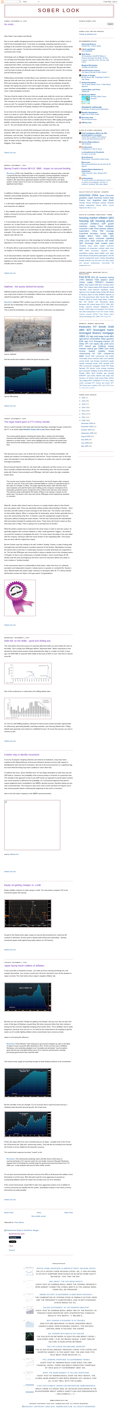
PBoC (81, 287)
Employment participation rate (100, 255)
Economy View (87, 117)
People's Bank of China (88, 299)
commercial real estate (105, 356)
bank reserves (97, 241)
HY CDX (96, 353)
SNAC (98, 316)
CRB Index (84, 251)
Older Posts (68, 1213)
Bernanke (82, 304)
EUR (81, 341)
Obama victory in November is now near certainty (66, 1294)
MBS (112, 336)
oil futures (90, 378)
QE (92, 220)
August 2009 (86, 436)
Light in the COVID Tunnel (90, 114)
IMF (107, 292)
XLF (89, 388)
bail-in (112, 314)
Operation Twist (85, 290)
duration (100, 373)
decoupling (110, 258)
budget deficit (86, 236)
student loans (107, 243)
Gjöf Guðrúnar (86, 144)
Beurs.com (86, 162)
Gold (111, 326)
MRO (112, 297)
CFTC (103, 304)
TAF (102, 316)
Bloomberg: (11, 1044)
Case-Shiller (106, 263)
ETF (81, 346)
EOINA (106, 316)
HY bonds (99, 326)
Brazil (111, 200)
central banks (95, 304)
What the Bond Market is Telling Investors (66, 1373)
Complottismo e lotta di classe (92, 149)
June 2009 (85, 443)
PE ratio (106, 380)
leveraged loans (103, 329)
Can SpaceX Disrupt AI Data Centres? (94, 72)
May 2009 (85, 446)
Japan (90, 198)
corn (91, 344)
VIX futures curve (93, 368)
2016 (84, 401)
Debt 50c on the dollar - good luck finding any (27, 641)
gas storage (109, 373)
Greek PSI (105, 366)
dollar (103, 339)
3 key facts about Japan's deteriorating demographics (66, 1386)
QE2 (81, 243)
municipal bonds (91, 363)
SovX (93, 373)
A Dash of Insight (88, 75)
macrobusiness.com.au (91, 70)
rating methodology (85, 316)
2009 (84, 420)
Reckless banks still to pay (34, 429)
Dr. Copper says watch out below (66, 1334)
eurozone (84, 195)
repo (86, 341)
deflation (89, 280)
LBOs (88, 373)
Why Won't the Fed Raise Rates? (66, 1281)
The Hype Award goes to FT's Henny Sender (27, 422)
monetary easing (87, 226)
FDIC (108, 304)
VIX (87, 336)
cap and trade (96, 260)
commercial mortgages (91, 366)
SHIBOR (102, 294)
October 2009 (86, 430)
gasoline (110, 339)
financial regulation (100, 290)
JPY (86, 344)
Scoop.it (12, 1250)
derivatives (104, 302)
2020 (84, 398)
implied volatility (97, 351)
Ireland (81, 205)
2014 (84, 407)
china (95, 195)
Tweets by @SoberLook (88, 34)
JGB (80, 366)
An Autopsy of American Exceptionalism (95, 109)
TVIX (107, 385)
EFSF (112, 307)
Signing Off (85, 91)
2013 (84, 411)
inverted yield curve (106, 248)
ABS (81, 329)
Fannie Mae (104, 297)
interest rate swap (103, 376)
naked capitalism (88, 49)
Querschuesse (87, 157)
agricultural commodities (89, 339)
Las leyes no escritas (89, 154)
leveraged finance (90, 333)
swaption (94, 385)
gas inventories (84, 371)
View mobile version (38, 1216)
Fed (81, 277)
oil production (92, 248)
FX (101, 380)
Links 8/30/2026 (87, 51)
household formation (88, 233)
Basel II (94, 312)
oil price (100, 371)
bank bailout (89, 285)
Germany (98, 198)
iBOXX (93, 388)
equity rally (98, 344)
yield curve (84, 241)
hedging (94, 371)
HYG (112, 363)
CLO (91, 341)
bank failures (83, 255)
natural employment (86, 258)
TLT (80, 388)
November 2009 (87, 426)
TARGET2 (99, 282)
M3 (112, 255)
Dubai (94, 208)
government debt (92, 297)
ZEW (89, 265)
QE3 (111, 217)
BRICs (105, 205)
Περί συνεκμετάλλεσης (89, 119)
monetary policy (86, 238)
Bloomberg (11, 173)
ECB (87, 277)
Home (39, 1213)
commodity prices (85, 358)
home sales (102, 236)
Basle (112, 302)
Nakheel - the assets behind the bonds (24, 286)
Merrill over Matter (89, 95)
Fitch (106, 309)
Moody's (82, 309)
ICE (102, 312)
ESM (96, 285)
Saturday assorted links (89, 67)
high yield (94, 336)
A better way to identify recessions (21, 754)
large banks (102, 299)
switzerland (90, 205)
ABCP (90, 380)
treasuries (85, 326)
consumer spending (105, 238)
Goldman (102, 346)
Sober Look (59, 10)
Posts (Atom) (19, 1222)
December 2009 (87, 423)
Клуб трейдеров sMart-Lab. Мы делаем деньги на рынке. (94, 134)
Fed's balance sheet (104, 280)
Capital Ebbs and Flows (91, 89)
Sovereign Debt (92, 243)
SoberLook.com (10, 152)
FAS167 (95, 314)
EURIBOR (96, 380)
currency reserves (85, 314)
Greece (106, 198)
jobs (112, 236)
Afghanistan (83, 208)
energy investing (107, 368)
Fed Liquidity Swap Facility (96, 292)
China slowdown (106, 226)
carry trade (105, 260)
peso (89, 385)
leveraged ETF (90, 383)
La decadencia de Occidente (93, 152)
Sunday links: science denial (91, 46)
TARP (87, 309)
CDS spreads (104, 363)
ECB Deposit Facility (106, 287)
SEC (112, 304)
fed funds (109, 241)
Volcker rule (93, 302)
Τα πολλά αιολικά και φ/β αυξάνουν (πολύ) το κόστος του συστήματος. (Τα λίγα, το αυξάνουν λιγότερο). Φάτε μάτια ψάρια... (96, 182)
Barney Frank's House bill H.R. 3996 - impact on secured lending (37, 168)
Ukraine (98, 205)
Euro (107, 349)
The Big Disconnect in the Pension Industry (66, 1307)
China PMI (97, 231)
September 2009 (87, 433)
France (82, 200)
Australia (110, 203)
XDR (86, 388)
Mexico (90, 208)
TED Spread (83, 385)
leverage (110, 231)
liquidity (111, 358)
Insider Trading (109, 312)
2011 (84, 417)
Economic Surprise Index (102, 251)
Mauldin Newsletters (90, 112)
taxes (97, 258)
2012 (84, 414)
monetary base (85, 246)
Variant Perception (89, 82)
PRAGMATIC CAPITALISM (92, 107)
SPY (112, 383)
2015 (84, 404)
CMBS (101, 349)
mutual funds (84, 361)
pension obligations (100, 307)
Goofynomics (87, 147)
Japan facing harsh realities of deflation (24, 965)
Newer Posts (8, 1213)
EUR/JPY (82, 376)
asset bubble (100, 253)
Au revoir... (9, 24)
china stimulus (100, 228)
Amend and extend (103, 383)
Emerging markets (99, 203)
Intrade (102, 258)
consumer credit (86, 228)
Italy (112, 198)
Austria (111, 205)
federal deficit (93, 287)
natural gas (90, 346)
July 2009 (85, 439)
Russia (88, 203)
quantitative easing (86, 253)
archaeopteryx (87, 178)
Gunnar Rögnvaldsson (90, 142)
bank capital (99, 246)
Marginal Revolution (89, 65)
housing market (88, 217)
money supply (107, 233)
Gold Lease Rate (101, 378)
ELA (98, 312)
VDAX (83, 388)
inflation (103, 217)
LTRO (81, 280)
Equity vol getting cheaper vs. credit (22, 885)
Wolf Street (86, 54)
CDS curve (101, 385)
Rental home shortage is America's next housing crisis (66, 1268)
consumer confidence (89, 224)
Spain (102, 195)
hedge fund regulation (97, 309)
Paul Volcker (104, 314)
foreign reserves (85, 260)
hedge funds (103, 336)
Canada (82, 203)
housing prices (105, 220)
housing (84, 220)
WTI (88, 329)
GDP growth (108, 224)
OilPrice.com (86, 122)
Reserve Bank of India (89, 294)
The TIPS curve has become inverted (66, 1347)
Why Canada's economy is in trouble (66, 1320)
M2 (85, 302)
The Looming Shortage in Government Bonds (66, 1360)
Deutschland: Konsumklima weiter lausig (95, 159)
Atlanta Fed (14, 854)
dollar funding (86, 312)
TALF (86, 287)
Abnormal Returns (89, 44)
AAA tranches (109, 371)
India (105, 200)
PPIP (109, 316)
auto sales (110, 253)
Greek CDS (89, 356)
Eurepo (96, 361)
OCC (94, 316)
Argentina (97, 200)
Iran (88, 200)
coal (91, 361)
